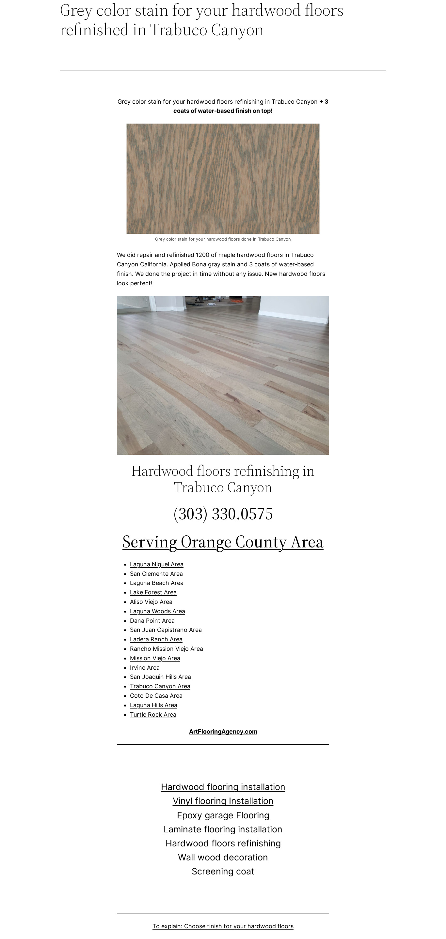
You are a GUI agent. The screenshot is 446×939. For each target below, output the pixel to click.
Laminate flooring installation (223, 829)
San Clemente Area (156, 573)
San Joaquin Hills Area (160, 676)
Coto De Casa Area (156, 695)
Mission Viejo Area (155, 658)
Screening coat (223, 871)
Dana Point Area (152, 620)
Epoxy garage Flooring (223, 815)
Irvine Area (145, 667)
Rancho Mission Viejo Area (166, 648)
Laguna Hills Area (153, 705)
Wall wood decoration (223, 857)
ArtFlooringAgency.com (223, 731)
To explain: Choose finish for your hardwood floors (223, 926)
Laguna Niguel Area (156, 564)
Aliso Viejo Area (151, 601)
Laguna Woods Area (157, 611)
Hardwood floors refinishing (223, 843)
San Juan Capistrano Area (166, 629)
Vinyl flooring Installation (223, 801)
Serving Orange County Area (223, 541)
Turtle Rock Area (153, 714)
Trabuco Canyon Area (160, 686)
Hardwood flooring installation (223, 787)
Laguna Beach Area (156, 582)
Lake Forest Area (153, 592)
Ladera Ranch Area (156, 639)
